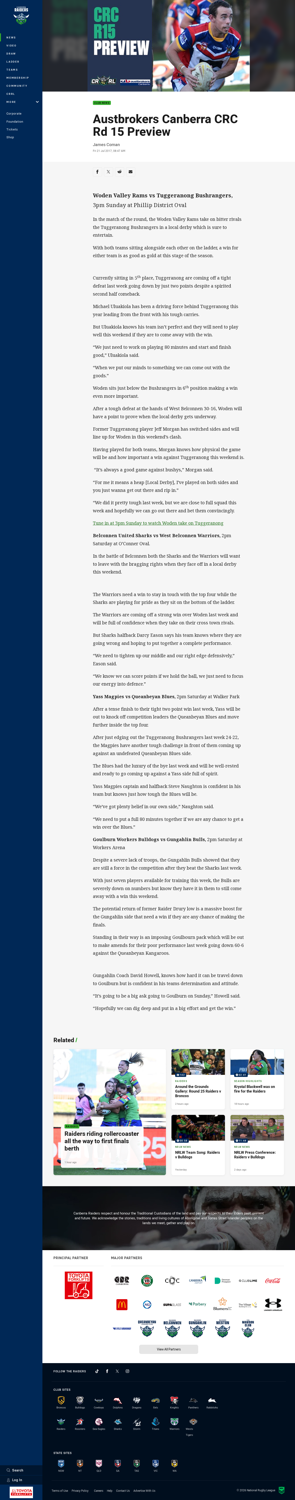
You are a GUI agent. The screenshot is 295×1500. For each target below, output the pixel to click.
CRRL (10, 93)
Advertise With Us (144, 1490)
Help (109, 1490)
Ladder (13, 61)
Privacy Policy (80, 1490)
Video (11, 45)
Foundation (14, 121)
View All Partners (169, 1349)
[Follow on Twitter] (117, 1371)
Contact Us (123, 1490)
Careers (98, 1490)
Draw (11, 53)
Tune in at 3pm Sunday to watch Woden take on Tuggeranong (158, 523)
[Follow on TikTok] (97, 1371)
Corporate (14, 113)
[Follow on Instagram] (127, 1371)
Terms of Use (60, 1490)
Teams (12, 69)
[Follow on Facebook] (107, 1371)
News (11, 37)
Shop (10, 137)
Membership (17, 77)
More (11, 102)
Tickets (12, 129)
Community (17, 85)
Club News (101, 102)
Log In (17, 1480)
